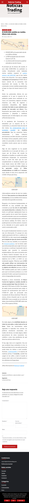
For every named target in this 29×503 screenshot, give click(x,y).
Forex (9, 30)
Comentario (5, 400)
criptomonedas (12, 351)
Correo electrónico (18, 422)
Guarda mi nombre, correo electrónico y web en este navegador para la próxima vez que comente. (14, 439)
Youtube (3, 471)
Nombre (4, 421)
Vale (7, 500)
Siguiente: (6, 379)
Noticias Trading (15, 7)
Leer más (21, 500)
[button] (2, 2)
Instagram (4, 478)
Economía (5, 30)
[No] (27, 497)
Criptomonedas (5, 487)
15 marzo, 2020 (6, 36)
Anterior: (13, 374)
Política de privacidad (6, 464)
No (13, 500)
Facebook (3, 475)
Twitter (3, 473)
